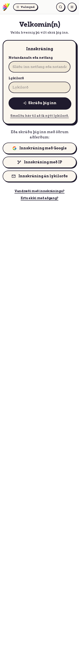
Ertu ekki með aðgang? (39, 198)
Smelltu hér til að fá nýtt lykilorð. (39, 115)
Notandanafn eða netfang (31, 57)
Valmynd (28, 7)
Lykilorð (16, 78)
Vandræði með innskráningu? (39, 191)
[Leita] (60, 7)
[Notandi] (72, 7)
